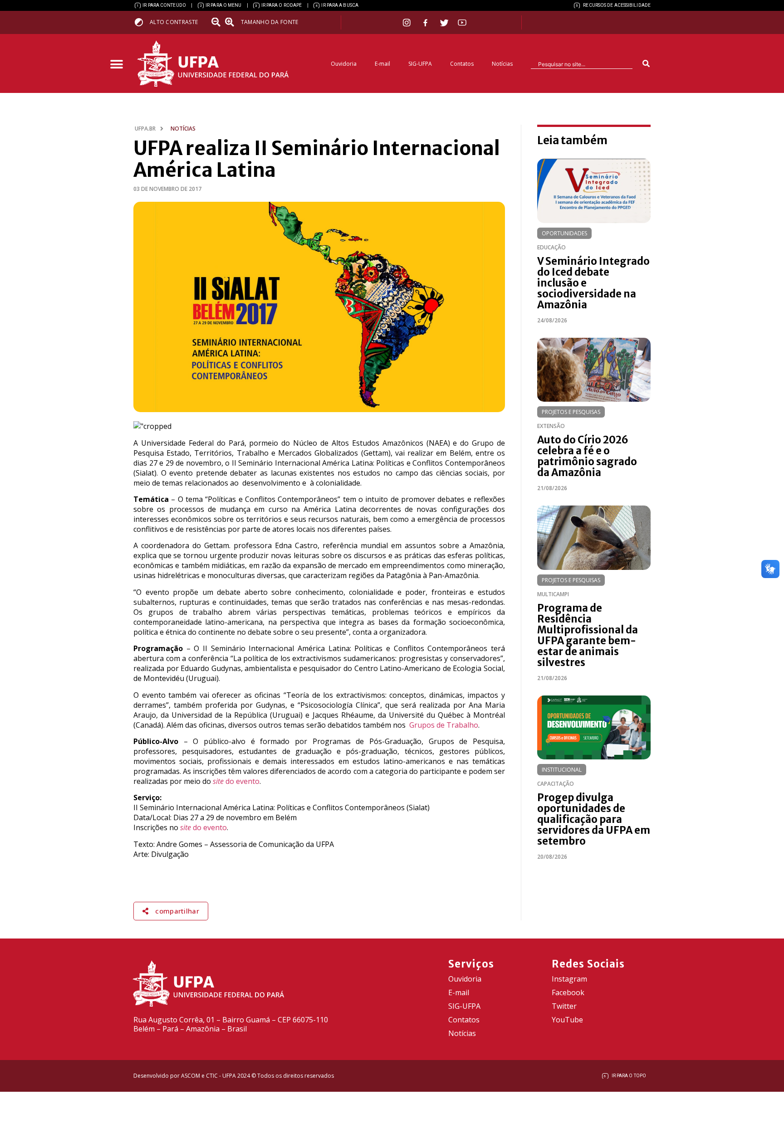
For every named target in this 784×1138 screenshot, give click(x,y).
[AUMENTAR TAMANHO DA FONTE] (232, 22)
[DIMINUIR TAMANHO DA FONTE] (217, 22)
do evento (236, 781)
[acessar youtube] (462, 22)
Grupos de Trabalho (443, 725)
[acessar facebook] (426, 23)
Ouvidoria (344, 64)
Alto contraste (174, 22)
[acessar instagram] (407, 22)
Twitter (564, 1006)
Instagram (569, 979)
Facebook (568, 992)
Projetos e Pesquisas (571, 412)
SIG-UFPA (420, 64)
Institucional (562, 769)
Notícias (502, 64)
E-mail (382, 64)
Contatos (462, 64)
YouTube (567, 1020)
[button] (116, 64)
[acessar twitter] (444, 22)
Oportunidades (564, 233)
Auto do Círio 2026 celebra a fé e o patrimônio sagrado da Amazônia (587, 456)
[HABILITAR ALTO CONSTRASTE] (142, 22)
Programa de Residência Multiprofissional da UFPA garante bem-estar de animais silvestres (587, 635)
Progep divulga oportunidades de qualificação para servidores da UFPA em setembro (593, 819)
